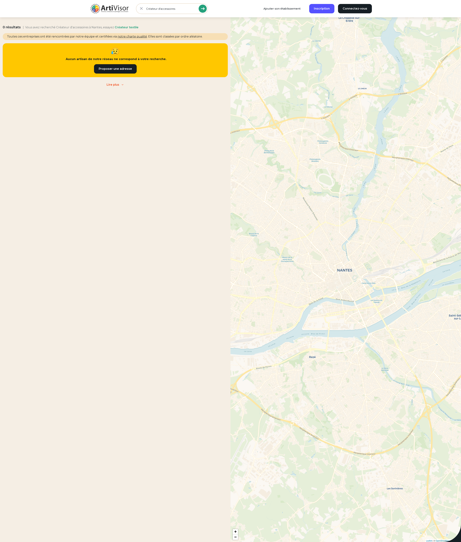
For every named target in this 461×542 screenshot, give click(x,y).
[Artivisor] (110, 9)
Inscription (322, 8)
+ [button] (235, 531)
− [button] (235, 537)
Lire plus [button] (113, 84)
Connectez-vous (355, 8)
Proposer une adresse (115, 68)
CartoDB (456, 540)
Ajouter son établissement (282, 8)
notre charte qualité (132, 36)
